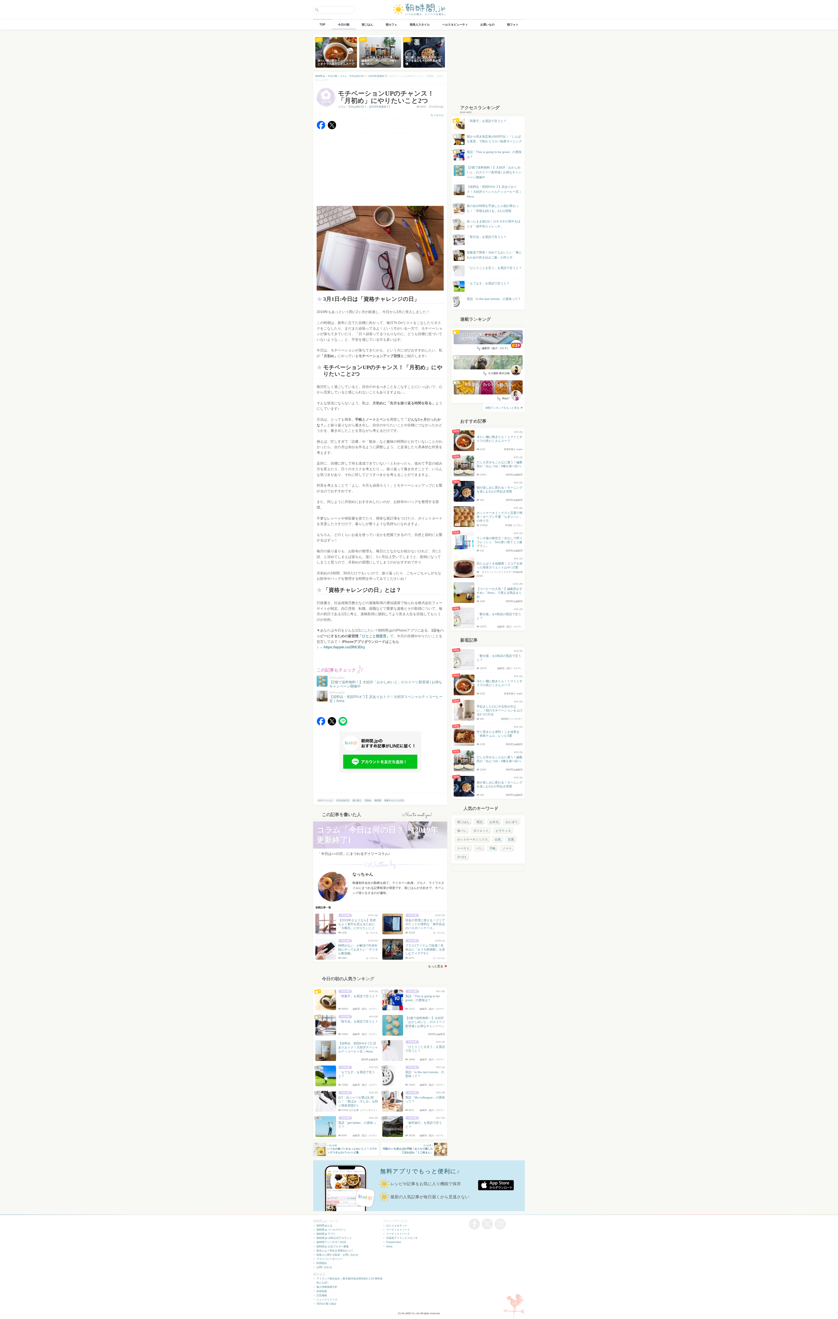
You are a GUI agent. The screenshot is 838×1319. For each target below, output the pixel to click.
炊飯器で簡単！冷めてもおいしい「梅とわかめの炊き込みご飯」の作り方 (490, 255)
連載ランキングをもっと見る (502, 407)
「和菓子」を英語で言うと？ (487, 121)
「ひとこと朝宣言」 (374, 636)
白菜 (498, 839)
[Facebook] (321, 128)
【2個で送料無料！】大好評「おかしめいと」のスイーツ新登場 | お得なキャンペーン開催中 (494, 172)
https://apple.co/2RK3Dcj (344, 647)
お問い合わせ (324, 1267)
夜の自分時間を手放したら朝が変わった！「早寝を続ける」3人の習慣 (493, 208)
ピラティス (503, 830)
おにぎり (512, 822)
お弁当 (494, 822)
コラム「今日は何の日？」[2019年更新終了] (364, 106)
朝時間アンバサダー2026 (331, 1242)
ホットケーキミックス (472, 839)
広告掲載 (321, 1295)
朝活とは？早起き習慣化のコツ (334, 1250)
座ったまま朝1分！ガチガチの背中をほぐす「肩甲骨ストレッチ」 (493, 224)
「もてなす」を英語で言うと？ (488, 283)
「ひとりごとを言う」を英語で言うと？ (494, 268)
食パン (461, 830)
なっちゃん (437, 115)
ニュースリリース (326, 1299)
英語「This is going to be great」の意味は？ (494, 154)
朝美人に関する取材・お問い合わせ (337, 1254)
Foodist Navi (393, 1242)
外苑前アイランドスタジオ (402, 1238)
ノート (507, 848)
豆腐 (511, 839)
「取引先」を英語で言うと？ (487, 237)
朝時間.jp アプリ (326, 1233)
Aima (389, 1246)
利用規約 (321, 1263)
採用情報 (321, 1291)
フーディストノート (398, 1229)
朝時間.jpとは (324, 1225)
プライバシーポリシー (329, 1258)
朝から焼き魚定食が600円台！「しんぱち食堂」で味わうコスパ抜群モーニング (494, 139)
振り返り (357, 800)
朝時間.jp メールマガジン (331, 1229)
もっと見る (435, 966)
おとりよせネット (396, 1225)
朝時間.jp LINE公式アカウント (334, 1238)
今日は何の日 (342, 800)
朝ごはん (463, 822)
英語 (479, 822)
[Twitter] (332, 128)
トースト (463, 848)
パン (479, 848)
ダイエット (481, 830)
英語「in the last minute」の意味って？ (494, 299)
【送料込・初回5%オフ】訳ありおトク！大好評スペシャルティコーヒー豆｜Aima (494, 191)
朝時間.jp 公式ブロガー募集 (332, 1246)
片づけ (461, 857)
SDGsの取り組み (326, 1303)
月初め (368, 800)
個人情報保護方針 (326, 1286)
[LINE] (342, 724)
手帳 (492, 848)
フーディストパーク (398, 1233)
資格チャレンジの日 (394, 800)
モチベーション (325, 800)
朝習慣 (377, 800)
